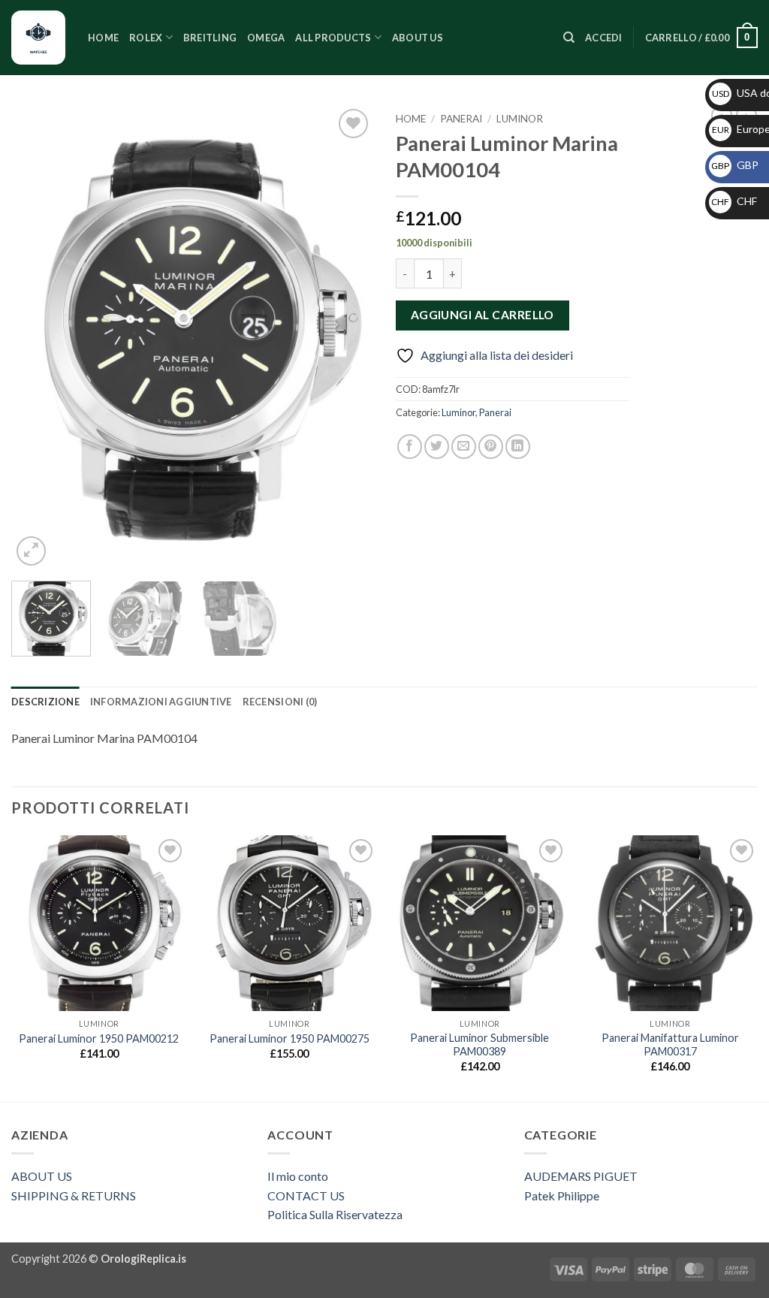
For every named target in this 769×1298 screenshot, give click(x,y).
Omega (266, 38)
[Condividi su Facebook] (409, 446)
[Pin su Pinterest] (490, 446)
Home (103, 38)
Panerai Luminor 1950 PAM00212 (99, 1038)
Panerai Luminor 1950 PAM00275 (289, 1038)
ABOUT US (41, 1176)
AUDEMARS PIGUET (581, 1176)
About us (417, 38)
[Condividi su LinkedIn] (517, 446)
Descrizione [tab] (45, 702)
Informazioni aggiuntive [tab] (161, 702)
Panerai (461, 119)
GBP (734, 164)
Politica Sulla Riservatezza (335, 1214)
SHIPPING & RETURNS (73, 1195)
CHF (734, 201)
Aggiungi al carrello (482, 314)
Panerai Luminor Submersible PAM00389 (479, 1044)
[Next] (346, 337)
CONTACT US (306, 1195)
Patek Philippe (561, 1195)
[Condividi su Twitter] (436, 446)
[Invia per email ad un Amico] (463, 446)
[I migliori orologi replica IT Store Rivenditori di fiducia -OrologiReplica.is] (38, 38)
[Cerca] (568, 37)
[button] (604, 38)
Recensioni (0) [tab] (280, 702)
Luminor (519, 119)
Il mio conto (297, 1176)
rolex (145, 38)
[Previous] (37, 337)
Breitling (210, 38)
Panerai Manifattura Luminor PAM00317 (670, 1044)
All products (333, 38)
